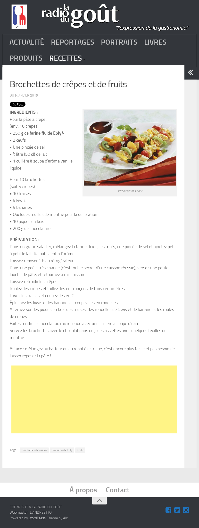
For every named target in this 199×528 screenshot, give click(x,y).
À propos (83, 490)
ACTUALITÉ (26, 42)
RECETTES (65, 58)
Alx (65, 518)
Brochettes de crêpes (34, 450)
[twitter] (177, 510)
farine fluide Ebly (62, 450)
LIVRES (155, 42)
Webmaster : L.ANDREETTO (31, 512)
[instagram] (185, 510)
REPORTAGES (72, 42)
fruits (80, 450)
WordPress (37, 518)
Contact (118, 490)
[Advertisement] (105, 399)
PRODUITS (25, 58)
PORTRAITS (119, 42)
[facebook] (168, 510)
